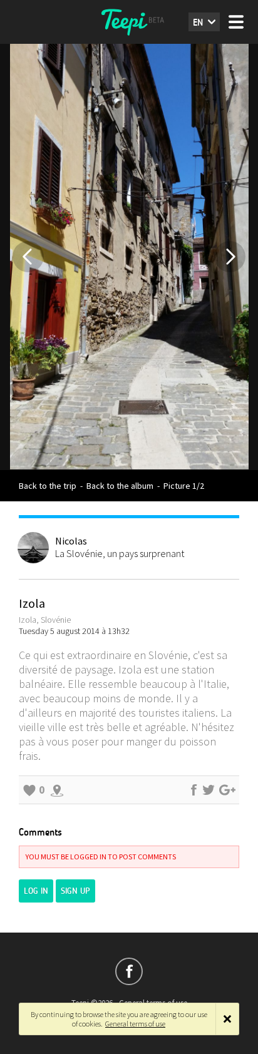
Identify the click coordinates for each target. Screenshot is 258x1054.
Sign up (75, 891)
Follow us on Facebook (129, 971)
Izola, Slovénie (45, 619)
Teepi (129, 22)
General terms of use (135, 1023)
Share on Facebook (193, 789)
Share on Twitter (208, 789)
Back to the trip (47, 485)
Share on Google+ (227, 789)
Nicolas (71, 541)
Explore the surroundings (56, 789)
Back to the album (119, 485)
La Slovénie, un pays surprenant (119, 553)
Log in (36, 891)
